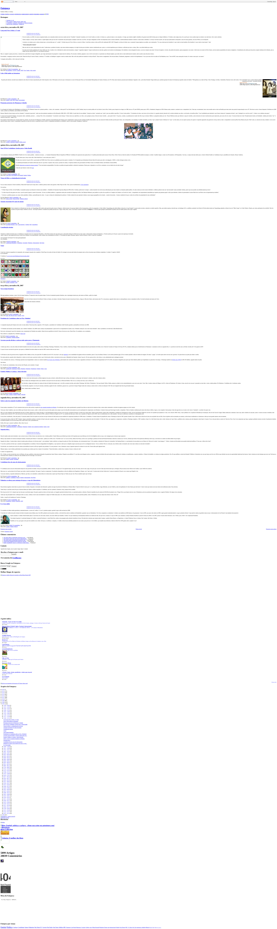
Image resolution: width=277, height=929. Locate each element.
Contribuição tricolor (7, 227)
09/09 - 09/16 (6, 757)
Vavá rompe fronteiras (7, 288)
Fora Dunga (122, 927)
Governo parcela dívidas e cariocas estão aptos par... (15, 735)
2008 (3, 702)
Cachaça (8, 142)
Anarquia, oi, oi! (10, 20)
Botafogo (23, 368)
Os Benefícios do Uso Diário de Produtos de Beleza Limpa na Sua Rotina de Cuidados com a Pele (24, 641)
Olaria (42, 368)
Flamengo (28, 368)
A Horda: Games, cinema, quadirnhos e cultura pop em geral (17, 672)
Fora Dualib (20, 175)
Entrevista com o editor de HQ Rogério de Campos (13, 636)
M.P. (31, 224)
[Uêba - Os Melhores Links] (5, 834)
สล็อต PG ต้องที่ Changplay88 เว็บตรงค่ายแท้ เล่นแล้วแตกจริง (16, 645)
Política (29, 175)
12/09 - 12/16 (6, 710)
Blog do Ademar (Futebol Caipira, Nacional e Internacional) (16, 626)
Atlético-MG (62, 927)
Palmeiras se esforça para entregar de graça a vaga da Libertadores (20, 480)
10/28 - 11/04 (6, 746)
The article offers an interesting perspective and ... (14, 537)
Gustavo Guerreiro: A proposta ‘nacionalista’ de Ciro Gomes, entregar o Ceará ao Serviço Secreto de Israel (26, 623)
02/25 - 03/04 (6, 802)
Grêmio (87, 927)
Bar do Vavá (14, 315)
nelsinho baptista (15, 337)
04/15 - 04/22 (6, 791)
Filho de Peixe (5, 658)
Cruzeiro (83, 927)
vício (16, 282)
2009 (3, 700)
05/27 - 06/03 (6, 781)
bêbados (147, 927)
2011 (3, 697)
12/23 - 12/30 (6, 707)
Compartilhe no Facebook (33, 34)
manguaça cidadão (14, 142)
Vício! (2, 245)
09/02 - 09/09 (6, 759)
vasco (45, 368)
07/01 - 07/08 (6, 773)
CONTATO (31, 14)
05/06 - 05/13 (6, 786)
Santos (16, 100)
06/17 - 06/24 (6, 776)
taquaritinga (35, 224)
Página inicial (139, 529)
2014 (3, 692)
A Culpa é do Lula (132, 927)
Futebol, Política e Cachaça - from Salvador (13, 371)
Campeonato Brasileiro (11, 242)
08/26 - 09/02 (6, 761)
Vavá (23, 315)
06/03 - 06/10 (6, 780)
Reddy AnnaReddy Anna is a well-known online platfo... (16, 542)
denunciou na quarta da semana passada (29, 165)
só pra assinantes (84, 184)
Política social (22, 142)
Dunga (105, 927)
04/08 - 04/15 (6, 792)
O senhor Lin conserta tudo (14, 664)
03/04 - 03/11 (6, 800)
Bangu (18, 368)
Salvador (23, 394)
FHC (126, 927)
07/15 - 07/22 (6, 770)
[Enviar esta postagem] (19, 69)
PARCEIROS (36, 14)
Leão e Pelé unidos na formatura (10, 73)
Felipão (117, 927)
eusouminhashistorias (7, 649)
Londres (18, 70)
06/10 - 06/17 (6, 778)
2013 (3, 694)
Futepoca (5, 8)
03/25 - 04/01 (6, 795)
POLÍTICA (7, 14)
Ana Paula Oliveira (10, 224)
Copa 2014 (8, 175)
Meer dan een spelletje (13, 650)
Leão (11, 100)
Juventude (25, 242)
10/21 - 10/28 (6, 748)
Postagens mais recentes (6, 529)
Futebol (7, 100)
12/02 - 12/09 (6, 711)
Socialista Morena (6, 635)
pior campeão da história (37, 426)
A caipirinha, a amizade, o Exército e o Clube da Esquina (19, 23)
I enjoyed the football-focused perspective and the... (15, 541)
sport (48, 426)
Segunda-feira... (5, 429)
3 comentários (13, 140)
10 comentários (14, 69)
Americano (14, 368)
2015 (3, 691)
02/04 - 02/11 (6, 807)
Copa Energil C (21, 224)
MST (22, 70)
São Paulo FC (38, 927)
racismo (11, 459)
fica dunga (159, 927)
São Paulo (42, 242)
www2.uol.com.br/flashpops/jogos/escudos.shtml (18, 256)
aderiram (66, 354)
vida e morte (33, 70)
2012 (3, 696)
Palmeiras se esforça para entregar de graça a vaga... (15, 743)
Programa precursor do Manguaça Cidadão (14, 103)
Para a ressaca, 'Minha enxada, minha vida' (16, 21)
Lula (72, 927)
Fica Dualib (14, 175)
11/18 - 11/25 (6, 715)
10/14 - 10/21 (6, 749)
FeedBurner (16, 558)
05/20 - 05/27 (6, 783)
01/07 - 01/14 (6, 813)
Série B (16, 526)
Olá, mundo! (5, 678)
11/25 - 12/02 (6, 713)
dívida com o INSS (176, 359)
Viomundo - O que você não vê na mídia (12, 621)
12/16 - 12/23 (6, 708)
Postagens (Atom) (9, 531)
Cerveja (14, 70)
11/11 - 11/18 (6, 716)
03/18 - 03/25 (6, 797)
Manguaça (78, 927)
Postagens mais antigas (271, 529)
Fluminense (33, 368)
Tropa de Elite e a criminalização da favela (13, 178)
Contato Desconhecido (7, 673)
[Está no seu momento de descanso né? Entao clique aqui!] (14, 683)
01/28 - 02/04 (6, 808)
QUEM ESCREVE (25, 14)
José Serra (55, 927)
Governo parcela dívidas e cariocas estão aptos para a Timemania (20, 340)
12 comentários (13, 425)
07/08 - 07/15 (6, 772)
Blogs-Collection (7, 829)
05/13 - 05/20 (6, 784)
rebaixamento (36, 242)
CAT (16, 224)
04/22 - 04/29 (6, 789)
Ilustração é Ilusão (6, 663)
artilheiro (8, 477)
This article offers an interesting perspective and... (14, 540)
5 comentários (15, 197)
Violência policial (24, 198)
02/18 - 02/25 (6, 803)
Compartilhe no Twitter (33, 33)
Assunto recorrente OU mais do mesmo (12, 201)
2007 (3, 703)
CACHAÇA (12, 14)
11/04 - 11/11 (6, 718)
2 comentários (14, 174)
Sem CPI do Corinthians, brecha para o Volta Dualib (16, 148)
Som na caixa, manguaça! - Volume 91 (15, 24)
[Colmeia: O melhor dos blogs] (12, 838)
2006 (3, 815)
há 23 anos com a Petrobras (53, 359)
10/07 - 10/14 (6, 751)
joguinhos (12, 282)
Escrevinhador (5, 676)
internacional (113, 927)
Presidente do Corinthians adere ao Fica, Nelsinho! (16, 318)
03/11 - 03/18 (6, 799)
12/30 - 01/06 (6, 705)
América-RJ (8, 368)
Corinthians (19, 242)
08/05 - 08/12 (6, 765)
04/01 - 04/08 (6, 794)
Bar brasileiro (9, 70)
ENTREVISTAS (18, 14)
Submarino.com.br (5, 817)
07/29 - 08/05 (6, 767)
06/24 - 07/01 (6, 775)
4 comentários (13, 98)
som (109, 927)
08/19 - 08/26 (6, 762)
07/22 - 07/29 (6, 769)
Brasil (74, 927)
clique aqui (22, 333)
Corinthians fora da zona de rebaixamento (13, 462)
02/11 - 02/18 (6, 805)
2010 (3, 699)
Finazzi (18, 477)
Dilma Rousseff (95, 927)
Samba (28, 70)
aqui (33, 167)
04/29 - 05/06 (6, 788)
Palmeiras (30, 242)
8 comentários (13, 241)
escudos (7, 282)
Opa (25, 70)
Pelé (14, 100)
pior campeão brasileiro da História (48, 407)
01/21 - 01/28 (6, 810)
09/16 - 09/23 (6, 756)
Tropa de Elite (16, 198)
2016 (3, 689)
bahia (7, 315)
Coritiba (8, 526)
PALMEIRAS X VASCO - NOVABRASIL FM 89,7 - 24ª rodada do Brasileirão (25, 627)
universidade (22, 100)
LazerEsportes (5, 644)
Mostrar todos (274, 682)
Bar (9, 315)
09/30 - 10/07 (6, 753)
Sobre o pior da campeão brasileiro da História (14, 401)
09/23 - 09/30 (6, 754)
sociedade (16, 459)
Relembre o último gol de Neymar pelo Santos (12, 659)
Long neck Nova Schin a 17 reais (10, 30)
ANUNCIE (42, 14)
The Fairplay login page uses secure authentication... (15, 538)
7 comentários (13, 458)
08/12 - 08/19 (6, 764)
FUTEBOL (3, 14)
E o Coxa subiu (5, 504)
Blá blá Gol (5, 640)
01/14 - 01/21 (6, 811)
